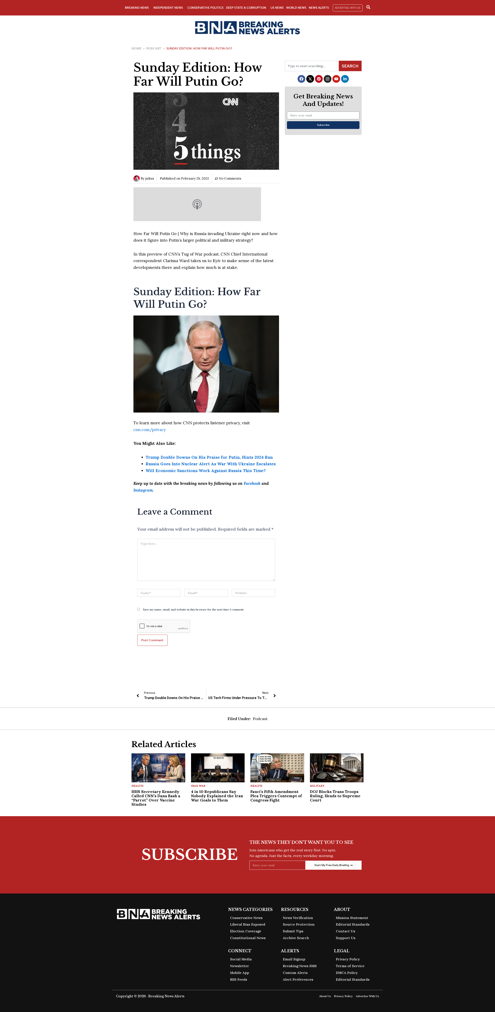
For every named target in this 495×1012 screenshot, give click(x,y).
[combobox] (311, 66)
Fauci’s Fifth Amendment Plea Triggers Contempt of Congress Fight (276, 795)
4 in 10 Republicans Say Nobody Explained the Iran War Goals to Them (217, 795)
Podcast (153, 48)
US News (277, 7)
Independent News (168, 7)
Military (317, 786)
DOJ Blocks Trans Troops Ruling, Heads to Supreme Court (335, 795)
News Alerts (319, 7)
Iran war (198, 786)
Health (137, 786)
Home (136, 48)
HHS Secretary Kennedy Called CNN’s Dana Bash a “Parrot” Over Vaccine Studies (155, 798)
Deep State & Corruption (246, 7)
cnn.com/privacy (149, 429)
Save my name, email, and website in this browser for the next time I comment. (193, 609)
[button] (348, 7)
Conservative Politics (205, 7)
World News (296, 7)
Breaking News (137, 7)
